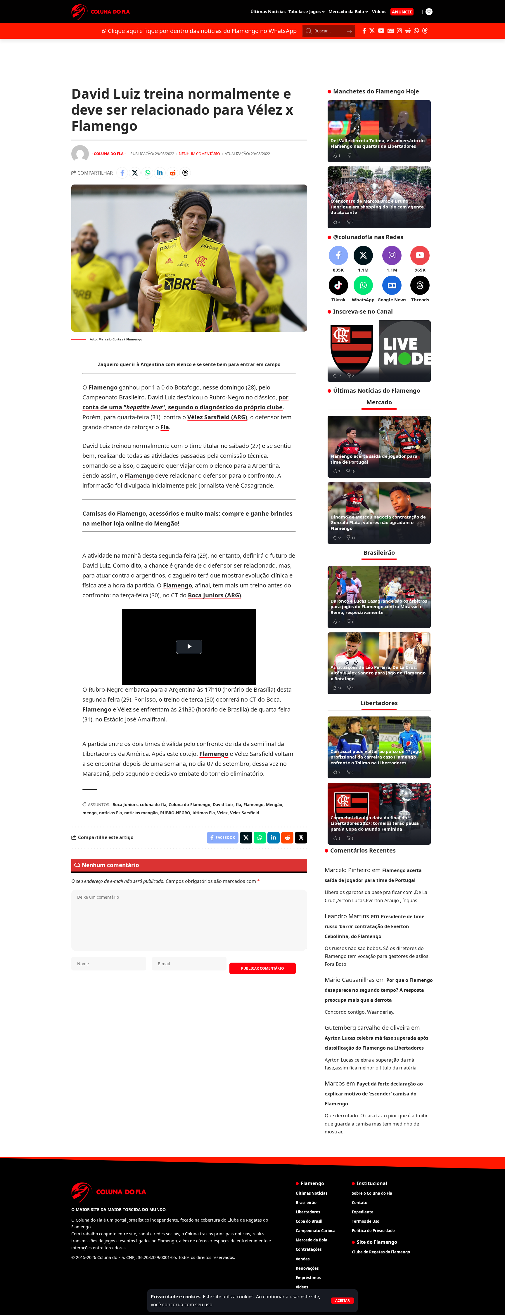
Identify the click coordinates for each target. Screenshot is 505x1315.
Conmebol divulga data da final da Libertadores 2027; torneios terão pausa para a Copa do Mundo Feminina (375, 823)
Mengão (274, 804)
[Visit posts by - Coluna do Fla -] (80, 154)
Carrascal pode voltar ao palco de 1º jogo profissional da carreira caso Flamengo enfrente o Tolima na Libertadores (376, 757)
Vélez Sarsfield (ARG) (217, 417)
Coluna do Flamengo (189, 804)
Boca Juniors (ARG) (214, 595)
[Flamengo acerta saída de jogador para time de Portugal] (379, 447)
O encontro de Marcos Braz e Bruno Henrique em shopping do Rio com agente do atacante (377, 206)
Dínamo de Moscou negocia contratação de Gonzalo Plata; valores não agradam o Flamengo (378, 522)
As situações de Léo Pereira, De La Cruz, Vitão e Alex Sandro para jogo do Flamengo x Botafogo (378, 672)
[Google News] (390, 31)
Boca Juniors (125, 804)
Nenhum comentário (199, 153)
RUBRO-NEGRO (175, 812)
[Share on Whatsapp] (147, 173)
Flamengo (103, 387)
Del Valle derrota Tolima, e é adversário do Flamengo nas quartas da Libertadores (378, 143)
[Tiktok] (338, 289)
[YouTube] (381, 31)
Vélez (222, 812)
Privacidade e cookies (175, 1296)
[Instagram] (399, 31)
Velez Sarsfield (244, 812)
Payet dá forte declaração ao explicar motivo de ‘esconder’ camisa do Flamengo (374, 1094)
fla (238, 804)
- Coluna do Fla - (109, 153)
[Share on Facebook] (122, 173)
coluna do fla (153, 804)
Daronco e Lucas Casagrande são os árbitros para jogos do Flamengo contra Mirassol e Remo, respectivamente (379, 606)
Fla (164, 427)
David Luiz (223, 804)
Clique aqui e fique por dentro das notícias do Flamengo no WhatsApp (202, 31)
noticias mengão (141, 812)
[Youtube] (420, 259)
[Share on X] (135, 173)
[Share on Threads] (185, 173)
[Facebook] (364, 31)
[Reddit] (408, 31)
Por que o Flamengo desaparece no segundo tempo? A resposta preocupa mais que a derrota (379, 990)
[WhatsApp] (416, 31)
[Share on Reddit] (172, 173)
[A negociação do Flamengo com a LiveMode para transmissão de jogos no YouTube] (379, 351)
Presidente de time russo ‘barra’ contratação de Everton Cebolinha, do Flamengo (374, 926)
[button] (342, 1300)
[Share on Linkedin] (160, 173)
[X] (372, 31)
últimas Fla (204, 812)
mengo (89, 812)
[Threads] (425, 31)
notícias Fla (110, 812)
